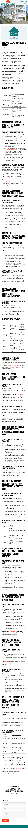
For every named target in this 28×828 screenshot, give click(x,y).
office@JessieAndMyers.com (15, 795)
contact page (17, 768)
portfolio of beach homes (10, 182)
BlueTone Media (16, 826)
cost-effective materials (12, 149)
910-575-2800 (23, 1)
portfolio (6, 471)
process (20, 394)
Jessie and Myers (13, 631)
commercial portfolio (9, 586)
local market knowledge (13, 365)
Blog (20, 826)
